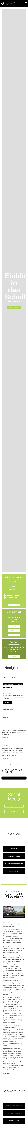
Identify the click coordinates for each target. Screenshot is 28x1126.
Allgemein (6, 684)
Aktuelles (11, 684)
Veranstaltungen (18, 684)
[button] (1, 289)
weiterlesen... (5, 717)
